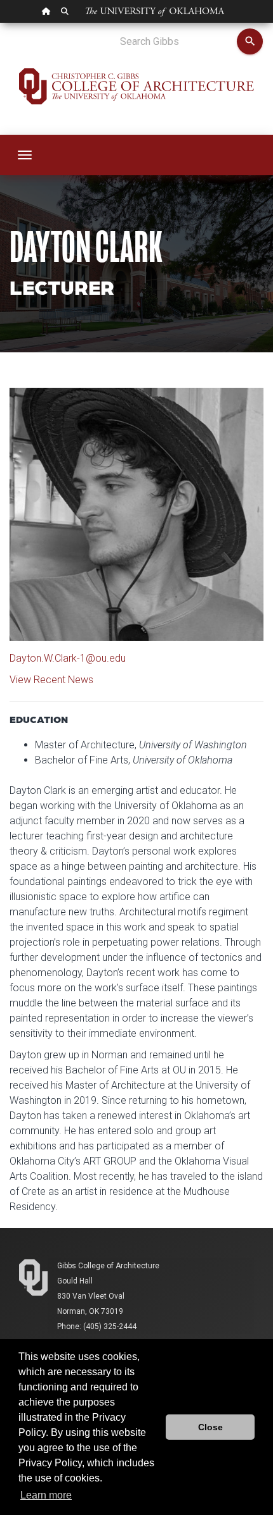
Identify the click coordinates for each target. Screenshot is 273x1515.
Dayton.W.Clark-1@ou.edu (68, 658)
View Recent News (51, 680)
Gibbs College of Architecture (108, 1265)
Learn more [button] (46, 1495)
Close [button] (210, 1427)
